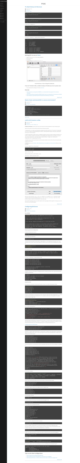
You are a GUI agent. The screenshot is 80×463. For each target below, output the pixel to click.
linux (30, 11)
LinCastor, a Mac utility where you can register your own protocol (44, 143)
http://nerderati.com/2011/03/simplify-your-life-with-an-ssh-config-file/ (39, 456)
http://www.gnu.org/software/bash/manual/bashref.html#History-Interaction (40, 95)
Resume (2, 8)
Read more (59, 97)
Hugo (3, 21)
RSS (1, 11)
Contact (2, 6)
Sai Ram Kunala (3, 1)
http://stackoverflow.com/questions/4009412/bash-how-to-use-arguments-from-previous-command (44, 94)
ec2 (37, 124)
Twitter (2, 13)
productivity (33, 104)
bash (27, 11)
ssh (30, 104)
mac (28, 11)
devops (35, 124)
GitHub (2, 16)
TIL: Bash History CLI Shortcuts (33, 7)
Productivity (28, 10)
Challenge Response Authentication (31, 324)
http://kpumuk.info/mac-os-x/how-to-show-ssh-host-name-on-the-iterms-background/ (42, 457)
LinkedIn (2, 15)
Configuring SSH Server (31, 206)
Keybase (2, 18)
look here (42, 87)
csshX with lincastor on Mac (32, 120)
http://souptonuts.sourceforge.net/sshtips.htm (35, 455)
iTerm (38, 55)
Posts (2, 3)
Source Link (27, 117)
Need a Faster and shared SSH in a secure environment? (40, 100)
